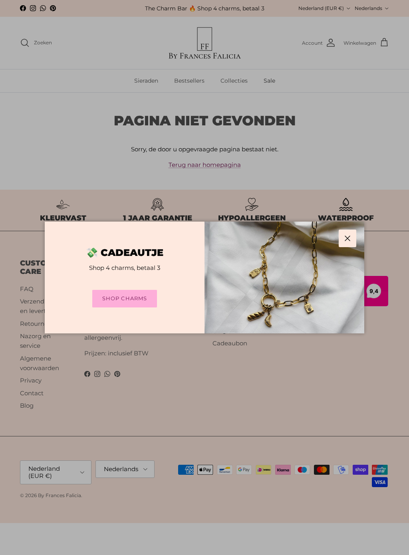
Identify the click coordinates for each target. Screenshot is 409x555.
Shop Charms (124, 298)
